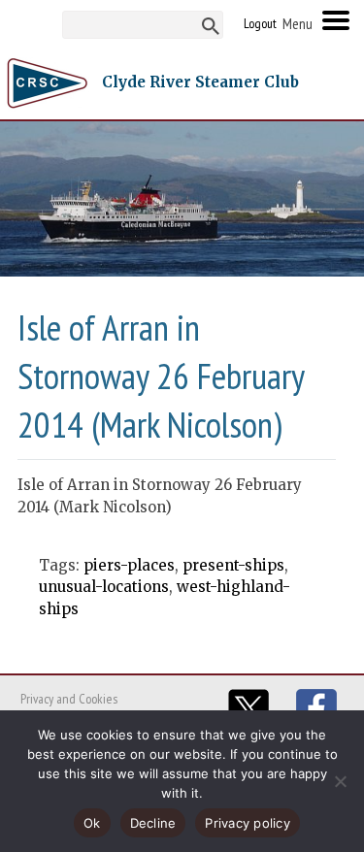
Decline (153, 823)
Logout (260, 23)
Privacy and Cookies (68, 698)
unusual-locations (104, 586)
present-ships (233, 565)
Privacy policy (247, 823)
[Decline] (339, 781)
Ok (92, 823)
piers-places (129, 565)
